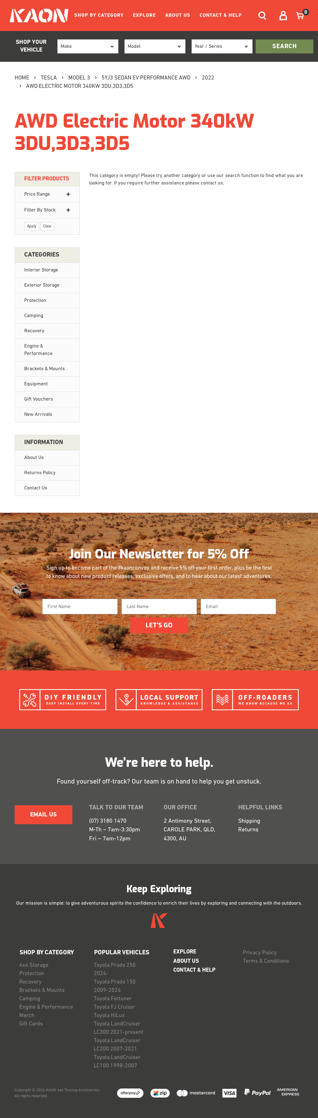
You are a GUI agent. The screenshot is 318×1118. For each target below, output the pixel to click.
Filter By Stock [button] (40, 210)
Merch (26, 1016)
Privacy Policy (260, 953)
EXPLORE (144, 15)
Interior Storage (41, 270)
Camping (33, 315)
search (284, 46)
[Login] (283, 15)
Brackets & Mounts (44, 368)
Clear (47, 226)
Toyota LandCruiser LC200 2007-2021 (117, 1045)
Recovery (34, 331)
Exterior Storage (41, 285)
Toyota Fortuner (113, 999)
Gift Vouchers (38, 399)
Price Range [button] (37, 194)
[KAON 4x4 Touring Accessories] (36, 16)
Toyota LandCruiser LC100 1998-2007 (117, 1062)
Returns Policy (40, 472)
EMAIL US (43, 815)
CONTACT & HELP (221, 15)
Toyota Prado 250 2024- (115, 970)
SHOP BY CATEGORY (99, 15)
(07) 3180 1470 (107, 821)
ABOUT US (177, 15)
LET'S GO (159, 625)
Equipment (36, 384)
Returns (248, 830)
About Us (34, 457)
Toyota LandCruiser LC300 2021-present (118, 1028)
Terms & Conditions (266, 961)
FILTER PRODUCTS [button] (46, 179)
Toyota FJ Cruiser (114, 1007)
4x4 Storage (33, 965)
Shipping (249, 821)
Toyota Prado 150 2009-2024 (115, 986)
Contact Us (35, 488)
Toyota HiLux (109, 1016)
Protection (35, 300)
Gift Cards (31, 1024)
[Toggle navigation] (262, 15)
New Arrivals (38, 414)
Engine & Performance (38, 350)
